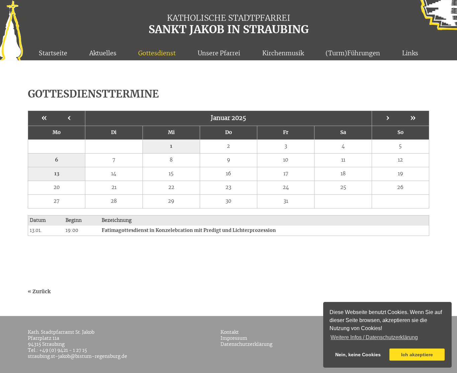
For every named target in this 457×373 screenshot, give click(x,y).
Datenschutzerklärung (246, 344)
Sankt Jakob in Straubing (229, 29)
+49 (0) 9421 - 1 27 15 (63, 350)
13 (56, 173)
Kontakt (229, 332)
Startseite (53, 54)
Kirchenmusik (283, 54)
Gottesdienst (157, 54)
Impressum (233, 338)
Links (410, 54)
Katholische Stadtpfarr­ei (228, 18)
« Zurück (39, 291)
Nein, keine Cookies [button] (358, 354)
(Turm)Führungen (353, 54)
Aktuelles (102, 54)
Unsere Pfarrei (219, 54)
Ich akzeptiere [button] (417, 354)
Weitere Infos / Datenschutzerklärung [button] (374, 337)
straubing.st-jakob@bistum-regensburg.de (77, 356)
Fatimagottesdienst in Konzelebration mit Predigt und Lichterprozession (189, 230)
